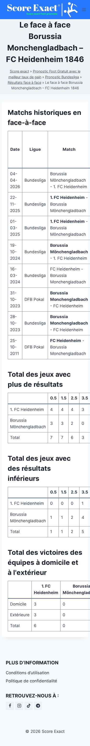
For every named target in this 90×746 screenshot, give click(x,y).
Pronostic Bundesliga (62, 77)
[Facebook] (10, 706)
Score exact (19, 71)
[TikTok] (28, 706)
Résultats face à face (24, 82)
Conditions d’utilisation (27, 672)
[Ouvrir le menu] (84, 9)
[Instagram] (19, 706)
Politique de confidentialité (31, 681)
